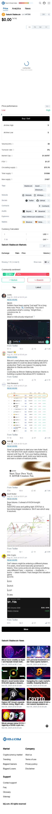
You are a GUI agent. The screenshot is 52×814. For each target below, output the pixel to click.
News (27, 8)
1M (40, 27)
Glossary (7, 792)
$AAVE (10, 586)
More (26, 629)
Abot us (28, 755)
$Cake (10, 595)
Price (5, 8)
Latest (38, 287)
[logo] (3, 3)
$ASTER (18, 452)
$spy (9, 504)
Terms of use (30, 759)
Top (14, 287)
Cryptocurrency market (12, 755)
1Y (46, 27)
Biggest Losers (9, 769)
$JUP (9, 590)
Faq (4, 787)
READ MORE (12, 300)
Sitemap (6, 797)
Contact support (10, 783)
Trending (7, 759)
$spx (9, 502)
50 (46, 262)
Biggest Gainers (10, 764)
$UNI (9, 581)
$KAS (9, 303)
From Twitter (12, 346)
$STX (9, 369)
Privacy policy (31, 764)
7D (35, 27)
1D (29, 27)
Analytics (16, 8)
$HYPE (10, 577)
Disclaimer (30, 769)
